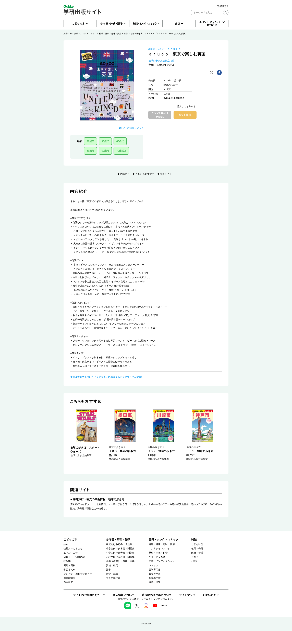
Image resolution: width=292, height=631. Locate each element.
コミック (153, 565)
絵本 (66, 544)
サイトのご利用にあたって (89, 595)
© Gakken (146, 623)
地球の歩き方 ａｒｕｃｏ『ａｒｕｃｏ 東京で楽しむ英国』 (158, 33)
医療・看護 (197, 553)
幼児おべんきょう (73, 548)
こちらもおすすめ (144, 174)
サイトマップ (187, 595)
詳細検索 (222, 6)
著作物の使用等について (157, 595)
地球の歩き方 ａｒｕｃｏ (164, 48)
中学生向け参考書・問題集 (120, 553)
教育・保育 (197, 548)
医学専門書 (155, 569)
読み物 (67, 561)
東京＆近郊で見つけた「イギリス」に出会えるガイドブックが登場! (106, 377)
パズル (194, 561)
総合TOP (68, 33)
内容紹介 (125, 174)
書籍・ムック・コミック (85, 33)
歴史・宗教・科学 (158, 553)
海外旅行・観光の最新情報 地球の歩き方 (98, 499)
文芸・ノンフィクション (162, 561)
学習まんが (69, 569)
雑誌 (194, 539)
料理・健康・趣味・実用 (110, 33)
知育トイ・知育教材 (74, 557)
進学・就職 (112, 574)
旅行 (126, 33)
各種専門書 (155, 578)
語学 (108, 569)
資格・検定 (112, 565)
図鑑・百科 (69, 565)
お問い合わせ (211, 595)
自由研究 (68, 582)
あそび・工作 (71, 553)
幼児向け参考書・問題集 (119, 544)
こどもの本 (70, 539)
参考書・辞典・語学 (118, 539)
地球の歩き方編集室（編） (162, 60)
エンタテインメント (159, 548)
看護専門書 (155, 574)
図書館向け (69, 578)
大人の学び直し (114, 578)
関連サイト (166, 174)
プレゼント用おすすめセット (79, 574)
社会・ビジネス (157, 557)
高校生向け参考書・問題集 (120, 557)
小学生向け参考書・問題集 (120, 548)
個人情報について (124, 595)
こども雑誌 (197, 544)
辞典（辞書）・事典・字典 (120, 561)
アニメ (194, 557)
